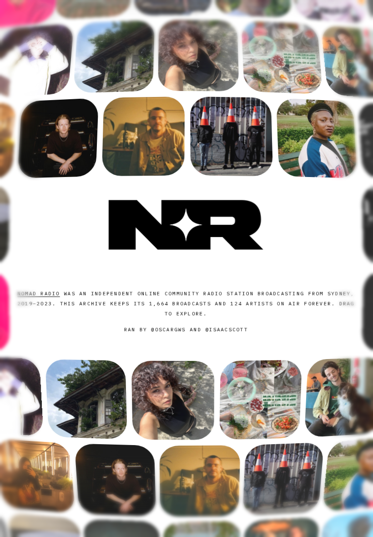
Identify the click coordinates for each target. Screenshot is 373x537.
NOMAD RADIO (38, 293)
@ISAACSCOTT (226, 329)
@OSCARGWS (168, 329)
